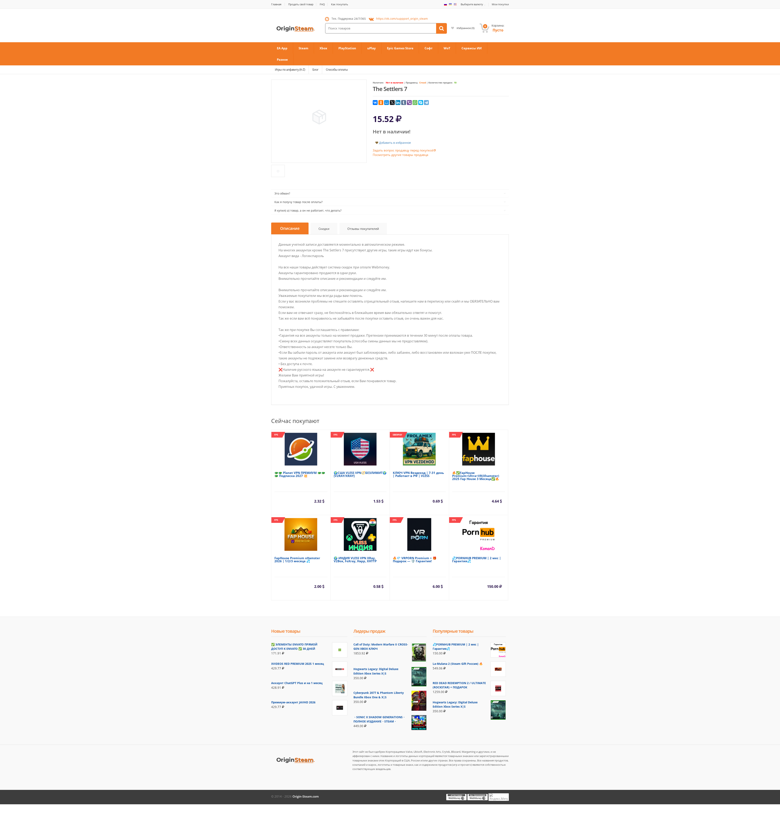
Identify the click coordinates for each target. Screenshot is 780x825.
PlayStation (347, 48)
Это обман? (282, 193)
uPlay (371, 48)
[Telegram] (426, 102)
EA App (282, 48)
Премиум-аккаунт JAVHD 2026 (293, 702)
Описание (290, 228)
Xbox (323, 48)
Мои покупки (500, 4)
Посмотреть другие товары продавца (400, 155)
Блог (315, 69)
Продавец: (412, 82)
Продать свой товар (300, 4)
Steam (303, 48)
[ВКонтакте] (375, 102)
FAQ (322, 4)
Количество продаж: (440, 82)
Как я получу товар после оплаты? (298, 202)
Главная (276, 4)
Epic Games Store (400, 48)
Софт (428, 48)
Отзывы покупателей (363, 229)
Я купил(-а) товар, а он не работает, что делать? (307, 210)
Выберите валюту (472, 4)
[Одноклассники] (380, 102)
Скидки (323, 229)
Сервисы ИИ (472, 48)
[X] (392, 102)
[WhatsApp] (415, 102)
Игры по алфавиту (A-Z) (290, 69)
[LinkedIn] (397, 102)
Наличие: (378, 82)
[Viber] (409, 102)
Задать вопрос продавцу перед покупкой (403, 150)
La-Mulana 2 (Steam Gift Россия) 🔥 (458, 664)
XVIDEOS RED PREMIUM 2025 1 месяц (297, 664)
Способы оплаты (337, 69)
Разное (282, 59)
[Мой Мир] (386, 102)
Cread (422, 82)
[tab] (290, 229)
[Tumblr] (403, 102)
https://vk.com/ (402, 19)
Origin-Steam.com (305, 796)
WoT (447, 48)
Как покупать (339, 4)
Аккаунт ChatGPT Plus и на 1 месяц (297, 683)
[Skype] (420, 102)
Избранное (465, 28)
